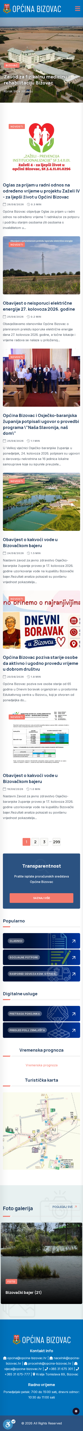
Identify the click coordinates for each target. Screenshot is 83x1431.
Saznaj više (41, 898)
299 (56, 841)
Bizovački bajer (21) (24, 1292)
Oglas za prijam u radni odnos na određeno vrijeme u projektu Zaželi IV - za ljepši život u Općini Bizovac (41, 191)
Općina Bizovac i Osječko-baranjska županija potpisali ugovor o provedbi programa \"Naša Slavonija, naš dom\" (41, 424)
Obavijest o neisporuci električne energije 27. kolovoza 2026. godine (39, 306)
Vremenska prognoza (42, 1065)
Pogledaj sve (63, 1206)
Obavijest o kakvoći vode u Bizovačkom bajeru (30, 542)
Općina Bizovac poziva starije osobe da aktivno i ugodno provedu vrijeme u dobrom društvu (40, 663)
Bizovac (12, 71)
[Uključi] (9, 1424)
